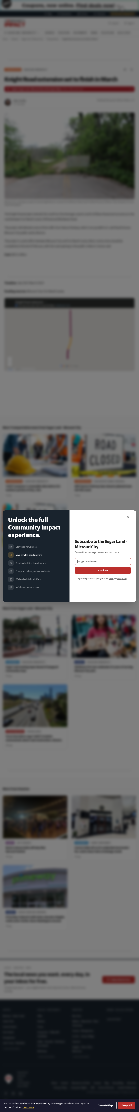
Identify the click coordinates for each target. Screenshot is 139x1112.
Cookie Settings (105, 1105)
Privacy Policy (122, 578)
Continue (103, 570)
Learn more (28, 1107)
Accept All (127, 1105)
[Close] (128, 517)
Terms (111, 578)
